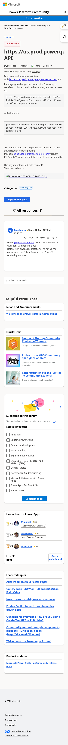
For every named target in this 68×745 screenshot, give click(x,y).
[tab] (28, 211)
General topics (18, 467)
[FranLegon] (10, 230)
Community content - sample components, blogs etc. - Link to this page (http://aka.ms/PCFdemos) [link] (33, 630)
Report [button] (49, 66)
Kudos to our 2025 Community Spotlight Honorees (41, 356)
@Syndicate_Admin (24, 242)
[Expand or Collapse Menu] (4, 12)
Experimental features (22, 455)
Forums (33, 25)
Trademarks (10, 725)
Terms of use (11, 720)
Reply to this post (17, 199)
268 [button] (36, 546)
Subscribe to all (34, 498)
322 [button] (35, 522)
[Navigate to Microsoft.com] (11, 4)
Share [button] (37, 66)
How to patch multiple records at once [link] (30, 599)
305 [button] (37, 533)
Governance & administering (26, 473)
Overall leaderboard (55, 557)
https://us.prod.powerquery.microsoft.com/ (33, 79)
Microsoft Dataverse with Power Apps (27, 479)
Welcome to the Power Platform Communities (31, 313)
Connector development (23, 445)
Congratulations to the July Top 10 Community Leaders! (42, 374)
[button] (65, 12)
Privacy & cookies (13, 714)
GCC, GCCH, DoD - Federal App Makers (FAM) (27, 462)
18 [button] (42, 72)
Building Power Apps (22, 440)
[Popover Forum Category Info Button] (54, 421)
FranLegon (36, 72)
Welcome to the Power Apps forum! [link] (28, 641)
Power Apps (43, 25)
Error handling (18, 450)
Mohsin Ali (26, 546)
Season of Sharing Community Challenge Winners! (41, 340)
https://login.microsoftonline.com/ (31, 153)
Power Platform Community (29, 12)
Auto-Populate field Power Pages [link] (26, 582)
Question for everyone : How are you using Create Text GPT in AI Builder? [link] (33, 618)
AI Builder (16, 434)
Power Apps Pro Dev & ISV (24, 485)
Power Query (26, 187)
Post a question (34, 18)
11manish (26, 521)
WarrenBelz (27, 533)
